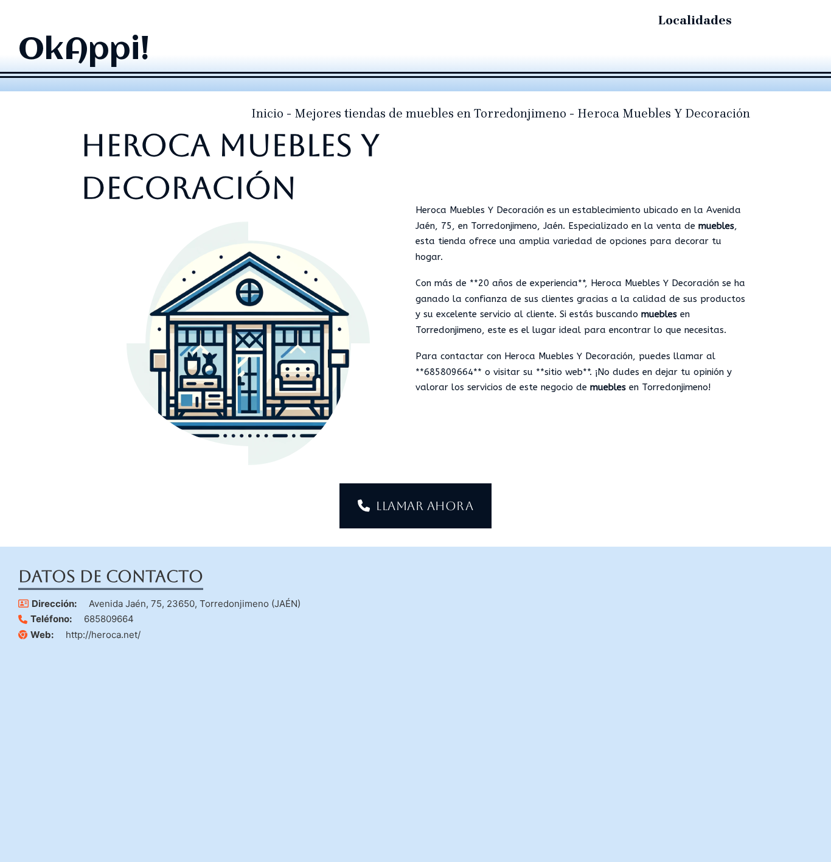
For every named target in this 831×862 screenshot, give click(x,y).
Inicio (267, 114)
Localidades (695, 20)
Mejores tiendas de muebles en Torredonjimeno (430, 114)
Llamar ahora (424, 506)
